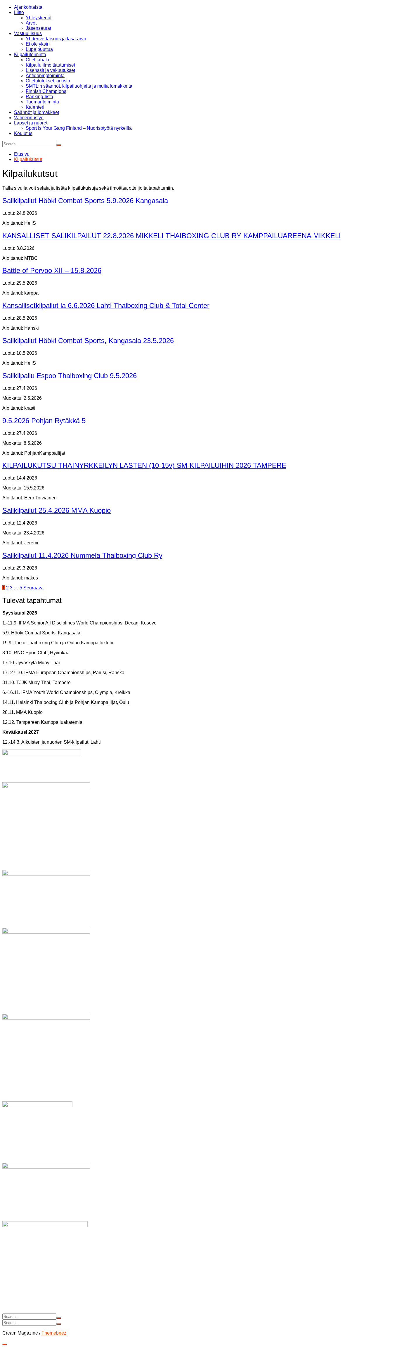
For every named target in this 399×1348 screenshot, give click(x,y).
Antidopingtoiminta (45, 75)
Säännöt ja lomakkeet (36, 112)
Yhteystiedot (38, 17)
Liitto (19, 12)
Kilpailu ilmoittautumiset (50, 65)
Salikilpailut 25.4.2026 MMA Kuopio (56, 510)
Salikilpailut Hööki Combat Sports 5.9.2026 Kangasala (85, 201)
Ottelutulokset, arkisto (48, 80)
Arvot (31, 22)
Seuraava (33, 587)
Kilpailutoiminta (30, 54)
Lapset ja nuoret (30, 122)
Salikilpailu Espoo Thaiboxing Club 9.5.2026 (69, 376)
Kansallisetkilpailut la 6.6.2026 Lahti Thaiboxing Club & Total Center (105, 305)
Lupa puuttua (39, 49)
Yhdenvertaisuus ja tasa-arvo (56, 38)
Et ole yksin (38, 43)
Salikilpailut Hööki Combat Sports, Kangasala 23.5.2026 (88, 341)
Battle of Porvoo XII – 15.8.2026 (51, 270)
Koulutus (23, 133)
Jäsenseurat (38, 28)
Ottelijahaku (38, 59)
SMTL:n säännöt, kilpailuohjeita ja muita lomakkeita (79, 86)
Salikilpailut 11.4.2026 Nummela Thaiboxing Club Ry (82, 555)
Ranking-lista (39, 96)
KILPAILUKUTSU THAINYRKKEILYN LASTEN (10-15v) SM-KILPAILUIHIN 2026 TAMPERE (144, 465)
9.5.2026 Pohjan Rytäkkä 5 (44, 421)
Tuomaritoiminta (42, 101)
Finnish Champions (46, 91)
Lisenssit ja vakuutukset (50, 70)
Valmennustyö (29, 117)
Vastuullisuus (28, 33)
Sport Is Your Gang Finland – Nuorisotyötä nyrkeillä (79, 128)
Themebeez (53, 1332)
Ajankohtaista (28, 7)
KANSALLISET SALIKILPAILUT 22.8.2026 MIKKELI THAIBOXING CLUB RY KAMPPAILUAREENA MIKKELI (171, 236)
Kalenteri (35, 107)
